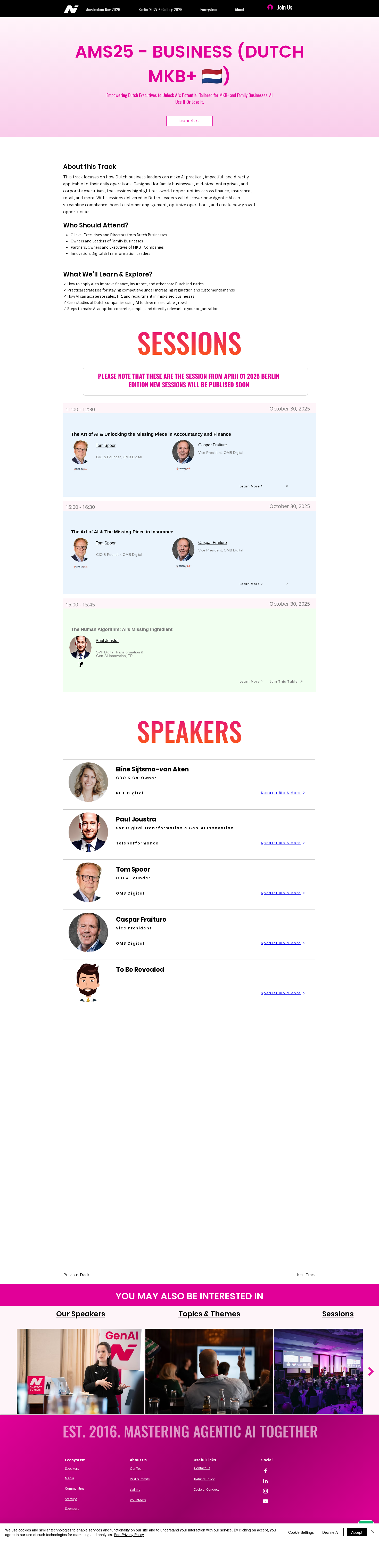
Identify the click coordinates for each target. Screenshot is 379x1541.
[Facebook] (265, 1471)
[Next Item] (371, 1371)
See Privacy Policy (129, 1534)
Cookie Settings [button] (301, 1532)
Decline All (330, 1532)
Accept (356, 1532)
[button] (112, 9)
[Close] (373, 1532)
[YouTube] (265, 1501)
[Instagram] (265, 1491)
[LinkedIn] (265, 1481)
